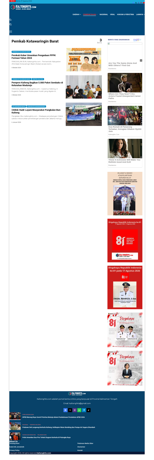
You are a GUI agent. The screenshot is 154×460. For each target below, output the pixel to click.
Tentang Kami (14, 443)
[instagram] (138, 3)
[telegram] (84, 410)
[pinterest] (141, 3)
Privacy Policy (14, 450)
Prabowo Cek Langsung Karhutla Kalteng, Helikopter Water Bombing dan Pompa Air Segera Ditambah (58, 427)
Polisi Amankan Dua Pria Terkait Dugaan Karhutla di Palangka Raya (46, 437)
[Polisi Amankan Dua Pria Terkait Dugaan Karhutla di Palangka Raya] (15, 436)
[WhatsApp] (79, 410)
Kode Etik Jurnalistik (16, 447)
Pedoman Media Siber (85, 443)
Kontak (80, 450)
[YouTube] (144, 2)
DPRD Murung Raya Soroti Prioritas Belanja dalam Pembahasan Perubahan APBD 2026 (53, 417)
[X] (136, 2)
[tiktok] (89, 410)
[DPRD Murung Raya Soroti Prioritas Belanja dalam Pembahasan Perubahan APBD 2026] (15, 416)
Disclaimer (81, 447)
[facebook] (133, 3)
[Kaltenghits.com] (23, 7)
